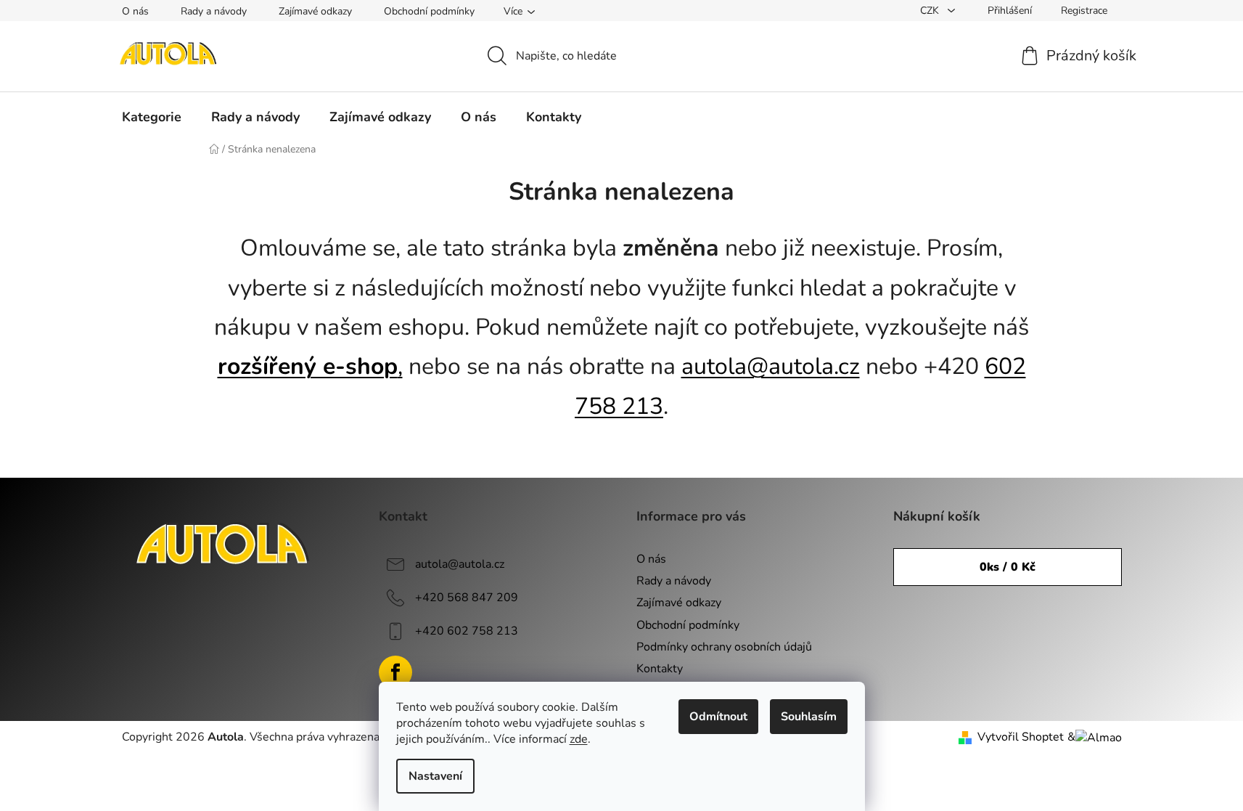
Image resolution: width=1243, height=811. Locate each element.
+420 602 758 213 (466, 631)
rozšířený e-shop (308, 366)
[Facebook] (395, 672)
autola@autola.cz (770, 366)
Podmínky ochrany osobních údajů (724, 647)
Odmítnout (718, 717)
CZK (931, 10)
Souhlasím (809, 717)
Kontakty (659, 669)
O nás (135, 11)
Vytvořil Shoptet (1020, 737)
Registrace (1084, 10)
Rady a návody (214, 11)
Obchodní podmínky (429, 11)
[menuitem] (151, 117)
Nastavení (435, 776)
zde (579, 739)
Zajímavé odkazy (315, 11)
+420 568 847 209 (466, 598)
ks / (1007, 567)
